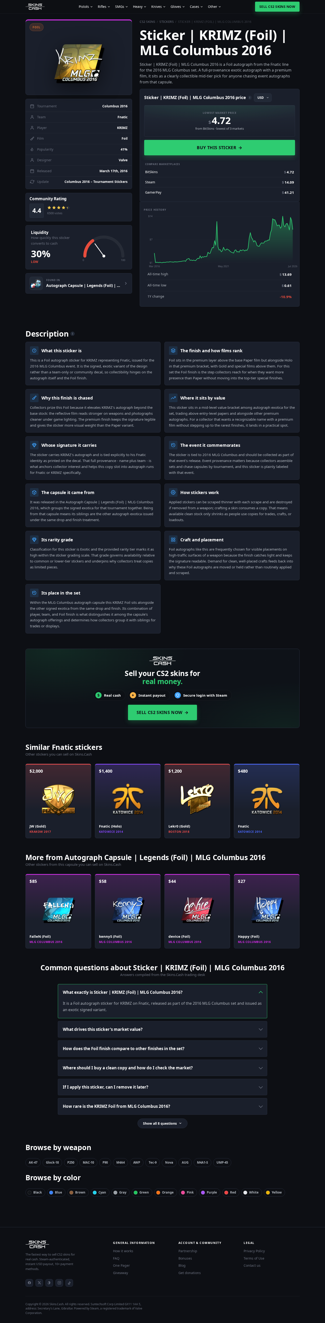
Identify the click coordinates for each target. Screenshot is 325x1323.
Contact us (252, 1265)
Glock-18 (52, 1162)
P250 (70, 1162)
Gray (122, 1192)
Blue (58, 1192)
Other (212, 6)
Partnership (187, 1251)
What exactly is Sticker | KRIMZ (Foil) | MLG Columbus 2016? (122, 992)
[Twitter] (39, 1283)
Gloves (176, 6)
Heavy (138, 6)
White (254, 1192)
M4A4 (120, 1162)
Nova (169, 1162)
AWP (136, 1162)
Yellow (277, 1192)
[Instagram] (59, 1283)
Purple (212, 1192)
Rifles (102, 6)
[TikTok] (69, 1283)
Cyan (102, 1192)
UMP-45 (222, 1162)
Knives (156, 6)
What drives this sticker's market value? (103, 1029)
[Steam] (49, 1283)
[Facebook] (29, 1283)
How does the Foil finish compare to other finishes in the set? (123, 1048)
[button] (79, 57)
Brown (80, 1192)
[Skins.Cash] (64, 1244)
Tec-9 (153, 1162)
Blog (182, 1265)
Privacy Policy (254, 1251)
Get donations (189, 1273)
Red (233, 1192)
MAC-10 (88, 1162)
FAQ (116, 1258)
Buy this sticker (219, 147)
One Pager (121, 1265)
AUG (185, 1162)
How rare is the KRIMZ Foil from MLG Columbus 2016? (116, 1106)
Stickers (166, 21)
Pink (190, 1192)
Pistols (84, 6)
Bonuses (185, 1258)
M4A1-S (202, 1162)
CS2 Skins (147, 21)
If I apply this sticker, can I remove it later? (105, 1087)
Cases (194, 6)
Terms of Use (254, 1258)
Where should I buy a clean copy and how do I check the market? (128, 1068)
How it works (123, 1251)
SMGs (119, 6)
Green (144, 1192)
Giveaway (120, 1273)
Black (37, 1192)
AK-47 (33, 1162)
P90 (105, 1162)
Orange (168, 1192)
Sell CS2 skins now (277, 6)
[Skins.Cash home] (35, 7)
